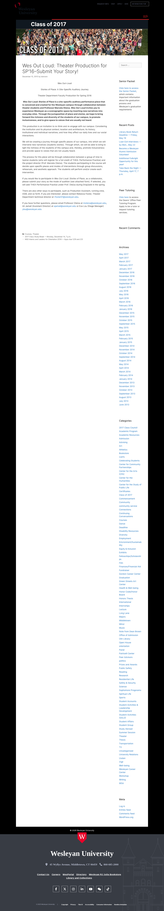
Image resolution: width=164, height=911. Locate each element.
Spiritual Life (125, 694)
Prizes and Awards (128, 664)
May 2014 (124, 364)
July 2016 (123, 291)
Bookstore (124, 453)
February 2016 (126, 305)
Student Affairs (126, 721)
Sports (122, 697)
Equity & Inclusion (127, 549)
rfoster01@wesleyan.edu (66, 197)
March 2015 (124, 335)
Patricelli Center (126, 653)
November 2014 (127, 349)
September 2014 (127, 357)
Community (124, 502)
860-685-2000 (111, 864)
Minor (122, 624)
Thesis (122, 740)
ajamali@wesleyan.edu (65, 206)
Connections (125, 509)
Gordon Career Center (129, 574)
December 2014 (126, 346)
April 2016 (124, 298)
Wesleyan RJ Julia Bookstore (105, 874)
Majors (122, 617)
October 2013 (125, 390)
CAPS (122, 457)
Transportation (126, 743)
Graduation (124, 577)
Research (123, 675)
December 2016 (126, 272)
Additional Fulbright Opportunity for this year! (128, 161)
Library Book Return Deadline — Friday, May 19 (128, 135)
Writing (122, 779)
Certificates (124, 491)
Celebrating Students (129, 460)
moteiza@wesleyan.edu (94, 203)
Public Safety (125, 668)
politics (122, 661)
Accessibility (89, 904)
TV (120, 747)
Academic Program (128, 431)
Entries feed (125, 810)
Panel (122, 650)
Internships (124, 606)
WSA (121, 783)
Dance (122, 523)
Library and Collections (79, 878)
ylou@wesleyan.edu (32, 209)
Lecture (122, 609)
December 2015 (126, 313)
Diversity (123, 535)
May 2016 (124, 294)
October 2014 (125, 353)
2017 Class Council (128, 427)
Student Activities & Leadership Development (128, 708)
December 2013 (126, 382)
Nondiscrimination (120, 904)
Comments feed (127, 813)
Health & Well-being (128, 588)
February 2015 (126, 338)
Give (126, 4)
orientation (124, 646)
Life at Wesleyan (119, 16)
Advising (123, 442)
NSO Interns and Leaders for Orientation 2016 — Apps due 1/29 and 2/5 (54, 239)
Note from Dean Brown (130, 631)
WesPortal (68, 874)
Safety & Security (127, 683)
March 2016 (125, 302)
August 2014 (125, 360)
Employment (125, 538)
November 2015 (126, 316)
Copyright (64, 904)
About (135, 16)
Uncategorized (126, 751)
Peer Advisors (126, 657)
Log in (122, 806)
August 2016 (125, 287)
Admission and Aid (97, 16)
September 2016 (127, 283)
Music (122, 628)
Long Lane (124, 613)
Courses (28, 234)
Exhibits (123, 552)
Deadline (123, 527)
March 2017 (124, 261)
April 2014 (124, 368)
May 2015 (123, 327)
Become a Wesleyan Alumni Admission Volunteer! (129, 151)
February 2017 (126, 265)
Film (121, 563)
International (125, 602)
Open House (125, 642)
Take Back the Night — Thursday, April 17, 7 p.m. (130, 171)
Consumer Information (104, 904)
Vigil (121, 762)
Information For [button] (139, 4)
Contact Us (43, 874)
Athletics (123, 449)
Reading (123, 672)
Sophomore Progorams (130, 690)
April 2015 (124, 331)
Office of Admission (128, 635)
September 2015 (127, 324)
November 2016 (127, 276)
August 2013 (125, 397)
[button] (145, 16)
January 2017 (125, 269)
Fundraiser (124, 570)
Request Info (103, 4)
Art (120, 446)
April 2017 (124, 258)
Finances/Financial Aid (130, 566)
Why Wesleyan (60, 16)
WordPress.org (126, 817)
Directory (81, 874)
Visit (113, 4)
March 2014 (125, 371)
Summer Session (127, 732)
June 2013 (124, 404)
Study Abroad (126, 729)
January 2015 (125, 342)
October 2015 (125, 320)
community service (128, 506)
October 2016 (125, 280)
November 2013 (127, 386)
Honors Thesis (126, 598)
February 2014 (126, 375)
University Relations (128, 754)
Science (123, 686)
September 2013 (127, 393)
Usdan (122, 758)
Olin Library (124, 639)
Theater (36, 234)
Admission (124, 438)
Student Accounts (127, 701)
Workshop (124, 776)
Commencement (127, 498)
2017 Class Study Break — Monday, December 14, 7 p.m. (48, 237)
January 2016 (125, 309)
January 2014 (125, 379)
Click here (124, 197)
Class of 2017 (48, 24)
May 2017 (123, 254)
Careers (56, 874)
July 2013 (123, 401)
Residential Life (126, 679)
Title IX (80, 904)
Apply (119, 4)
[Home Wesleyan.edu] (82, 837)
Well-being (124, 765)
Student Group (126, 725)
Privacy (73, 904)
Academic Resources (129, 435)
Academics (77, 16)
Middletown (125, 620)
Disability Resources (129, 531)
